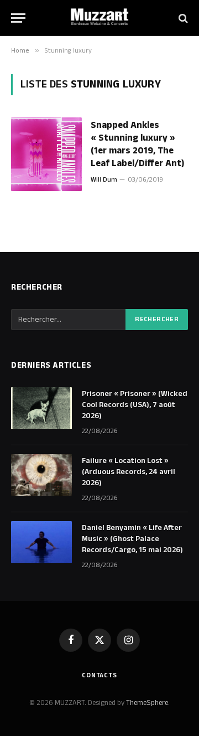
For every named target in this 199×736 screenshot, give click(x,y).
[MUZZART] (99, 18)
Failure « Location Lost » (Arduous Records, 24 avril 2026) (128, 471)
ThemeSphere (147, 703)
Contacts (99, 675)
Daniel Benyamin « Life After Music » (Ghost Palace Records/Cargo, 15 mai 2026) (132, 538)
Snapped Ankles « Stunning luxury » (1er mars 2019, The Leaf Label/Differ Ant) (137, 144)
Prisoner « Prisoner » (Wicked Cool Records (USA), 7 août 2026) (134, 404)
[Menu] (18, 18)
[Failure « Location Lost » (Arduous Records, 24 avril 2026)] (41, 475)
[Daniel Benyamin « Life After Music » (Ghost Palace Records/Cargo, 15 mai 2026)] (41, 542)
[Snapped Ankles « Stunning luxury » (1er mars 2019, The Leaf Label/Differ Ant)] (46, 154)
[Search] (182, 18)
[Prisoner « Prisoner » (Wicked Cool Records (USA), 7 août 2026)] (41, 408)
